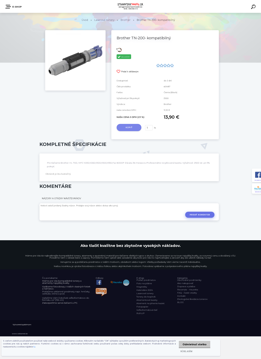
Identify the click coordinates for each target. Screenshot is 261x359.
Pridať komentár (200, 215)
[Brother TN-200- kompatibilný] (75, 31)
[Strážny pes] (119, 49)
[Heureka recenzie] (120, 280)
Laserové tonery (104, 20)
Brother (125, 20)
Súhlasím (186, 351)
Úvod (85, 20)
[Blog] (101, 289)
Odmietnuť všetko (194, 344)
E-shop (17, 6)
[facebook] (99, 280)
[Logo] (130, 6)
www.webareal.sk (20, 333)
